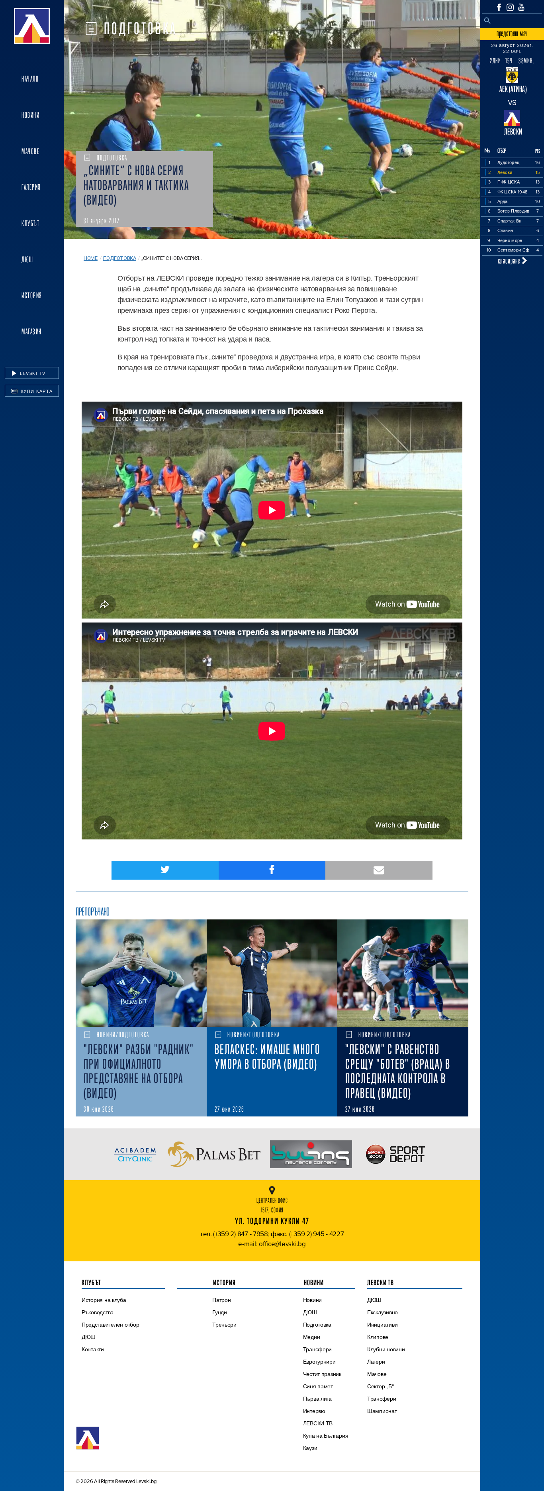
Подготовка (119, 258)
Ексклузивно (382, 1312)
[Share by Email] (379, 870)
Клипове (377, 1337)
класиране (510, 260)
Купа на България (325, 1436)
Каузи (310, 1448)
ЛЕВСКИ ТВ (318, 1423)
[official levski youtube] (521, 7)
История (32, 295)
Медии (311, 1337)
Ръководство (97, 1312)
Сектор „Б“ (380, 1386)
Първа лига (317, 1399)
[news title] (141, 973)
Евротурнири (319, 1362)
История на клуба (104, 1300)
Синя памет (318, 1386)
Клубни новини (386, 1349)
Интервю (314, 1411)
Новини (30, 115)
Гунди (219, 1312)
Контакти (93, 1349)
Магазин (32, 331)
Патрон (221, 1300)
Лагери (376, 1362)
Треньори (224, 1325)
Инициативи (382, 1325)
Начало (30, 78)
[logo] (32, 26)
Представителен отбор (110, 1325)
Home (91, 258)
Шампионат (382, 1411)
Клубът (30, 223)
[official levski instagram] (510, 7)
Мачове (30, 151)
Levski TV (32, 373)
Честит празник (322, 1374)
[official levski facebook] (499, 7)
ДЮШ (27, 259)
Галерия (31, 187)
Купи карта (36, 391)
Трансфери (317, 1349)
